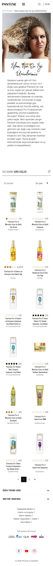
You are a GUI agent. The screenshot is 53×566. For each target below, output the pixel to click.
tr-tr (47, 4)
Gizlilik (34, 519)
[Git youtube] (26, 551)
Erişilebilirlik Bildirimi (25, 509)
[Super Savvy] (34, 536)
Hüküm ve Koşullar (25, 512)
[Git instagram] (34, 551)
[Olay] (26, 536)
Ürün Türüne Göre (12, 490)
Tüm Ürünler (7, 11)
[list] (26, 479)
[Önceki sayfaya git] (18, 479)
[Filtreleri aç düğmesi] (49, 171)
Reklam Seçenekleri (22, 519)
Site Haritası (25, 522)
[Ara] (39, 4)
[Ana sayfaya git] (9, 4)
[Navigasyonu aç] (23, 4)
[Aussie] (41, 536)
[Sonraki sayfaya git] (34, 479)
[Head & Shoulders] (19, 536)
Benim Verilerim (25, 515)
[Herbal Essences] (11, 536)
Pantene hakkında (12, 498)
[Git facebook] (18, 551)
